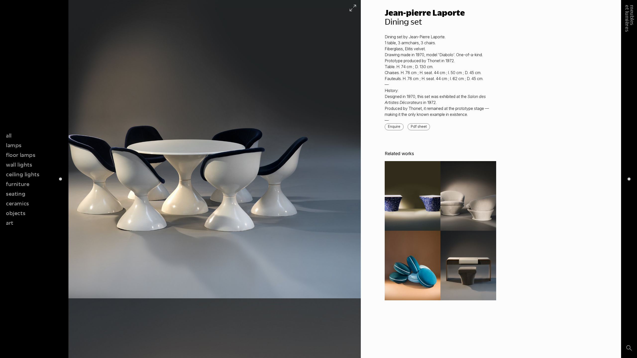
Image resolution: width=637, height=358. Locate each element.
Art (9, 223)
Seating (15, 193)
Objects (15, 213)
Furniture (17, 184)
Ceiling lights (22, 174)
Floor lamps (21, 155)
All (9, 135)
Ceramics (17, 203)
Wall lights (19, 164)
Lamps (14, 145)
